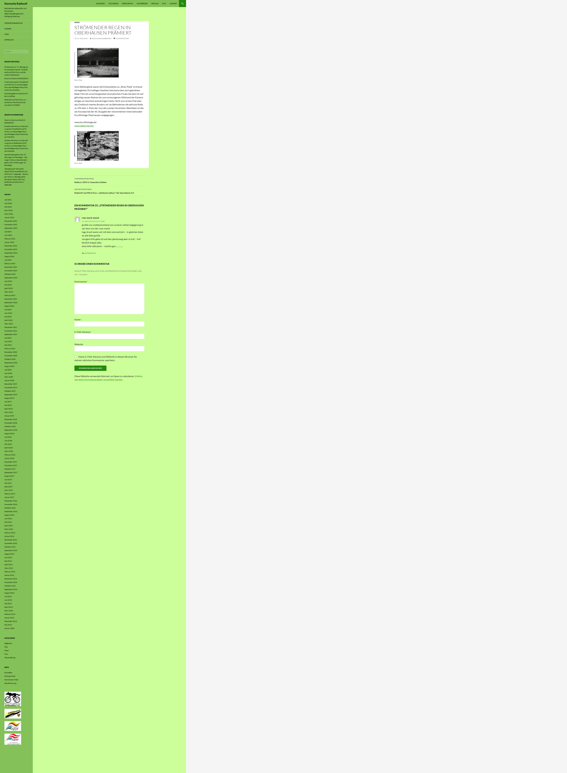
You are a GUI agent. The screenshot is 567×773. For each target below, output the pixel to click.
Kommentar (81, 281)
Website (78, 344)
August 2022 (9, 306)
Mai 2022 (8, 317)
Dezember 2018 (10, 419)
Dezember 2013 (10, 621)
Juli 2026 (8, 200)
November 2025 (10, 224)
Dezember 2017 (10, 462)
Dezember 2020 (10, 352)
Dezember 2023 (10, 267)
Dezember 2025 (10, 221)
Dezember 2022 (10, 299)
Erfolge (154, 3)
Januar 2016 (9, 536)
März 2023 (8, 292)
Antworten (90, 253)
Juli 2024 (8, 260)
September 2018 (10, 430)
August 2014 (9, 593)
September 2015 (10, 550)
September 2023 (10, 278)
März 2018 (8, 451)
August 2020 (9, 366)
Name (78, 319)
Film (164, 3)
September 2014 (10, 589)
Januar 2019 (9, 416)
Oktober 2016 (10, 508)
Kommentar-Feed (11, 680)
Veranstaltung (9, 657)
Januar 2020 (9, 380)
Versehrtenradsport (13, 23)
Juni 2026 (8, 203)
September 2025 (10, 228)
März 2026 (8, 214)
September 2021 (10, 334)
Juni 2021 (8, 341)
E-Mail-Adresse (83, 331)
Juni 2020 (8, 373)
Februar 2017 (9, 494)
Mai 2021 (8, 345)
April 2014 (8, 607)
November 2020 (10, 355)
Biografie (100, 3)
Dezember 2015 (10, 540)
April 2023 (8, 288)
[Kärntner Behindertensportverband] (12, 726)
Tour (6, 654)
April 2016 (8, 525)
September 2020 (10, 363)
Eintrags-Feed (9, 676)
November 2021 (10, 331)
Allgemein (8, 643)
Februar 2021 (9, 348)
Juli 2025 (8, 232)
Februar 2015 (9, 572)
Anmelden (8, 672)
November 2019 (10, 387)
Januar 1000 (9, 628)
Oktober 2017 (10, 469)
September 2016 (10, 511)
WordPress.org (10, 683)
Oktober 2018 (10, 426)
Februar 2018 (9, 455)
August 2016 (9, 515)
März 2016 (8, 529)
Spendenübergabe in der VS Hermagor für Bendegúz (16, 162)
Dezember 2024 (10, 246)
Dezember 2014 (10, 579)
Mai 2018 (8, 444)
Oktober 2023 (10, 274)
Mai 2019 (8, 405)
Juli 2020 (8, 370)
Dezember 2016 (10, 501)
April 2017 (8, 487)
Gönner (7, 29)
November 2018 (10, 423)
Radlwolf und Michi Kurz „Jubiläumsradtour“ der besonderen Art (104, 191)
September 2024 (10, 253)
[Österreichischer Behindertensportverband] (12, 739)
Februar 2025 (9, 239)
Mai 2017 (8, 483)
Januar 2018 (9, 458)
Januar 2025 (9, 242)
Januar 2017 (9, 497)
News (77, 22)
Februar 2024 (9, 263)
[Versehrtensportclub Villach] (12, 713)
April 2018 (8, 448)
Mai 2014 (8, 603)
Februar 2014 (9, 614)
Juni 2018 (8, 440)
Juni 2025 (8, 235)
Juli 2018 (8, 437)
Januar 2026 (9, 217)
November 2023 (10, 270)
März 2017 (8, 490)
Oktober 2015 (10, 547)
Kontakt (173, 3)
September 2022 (10, 302)
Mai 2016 (8, 522)
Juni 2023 (8, 281)
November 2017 (10, 465)
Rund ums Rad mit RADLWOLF (16, 78)
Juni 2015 (8, 557)
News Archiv (127, 3)
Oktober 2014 (10, 586)
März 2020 (8, 377)
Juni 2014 (8, 600)
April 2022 (8, 320)
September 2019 (10, 394)
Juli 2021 (8, 338)
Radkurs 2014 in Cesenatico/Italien (90, 180)
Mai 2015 (8, 561)
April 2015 (8, 564)
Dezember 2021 (10, 327)
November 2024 (10, 249)
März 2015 (8, 568)
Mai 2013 (8, 625)
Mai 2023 (8, 285)
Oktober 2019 (10, 391)
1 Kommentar (122, 38)
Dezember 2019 (10, 384)
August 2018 (9, 433)
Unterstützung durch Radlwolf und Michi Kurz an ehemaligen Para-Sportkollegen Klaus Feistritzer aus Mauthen (16, 131)
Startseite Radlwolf (15, 3)
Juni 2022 (8, 313)
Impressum (9, 40)
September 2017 (10, 472)
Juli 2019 (8, 402)
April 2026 (8, 210)
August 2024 (9, 256)
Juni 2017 (8, 479)
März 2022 (8, 324)
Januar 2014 (9, 618)
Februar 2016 (9, 533)
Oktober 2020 (10, 359)
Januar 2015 (9, 575)
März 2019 (8, 412)
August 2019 (9, 398)
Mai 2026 (8, 207)
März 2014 (8, 610)
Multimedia (113, 3)
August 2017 (9, 476)
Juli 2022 (8, 309)
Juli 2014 (8, 596)
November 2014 (10, 582)
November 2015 (10, 543)
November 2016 (10, 504)
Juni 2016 (8, 518)
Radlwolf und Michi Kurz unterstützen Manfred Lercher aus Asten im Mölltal (15, 102)
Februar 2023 (9, 295)
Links (6, 34)
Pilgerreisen (142, 3)
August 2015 (9, 554)
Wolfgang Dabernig (101, 38)
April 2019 (8, 409)
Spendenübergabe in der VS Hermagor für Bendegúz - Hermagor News (16, 157)
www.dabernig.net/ (84, 125)
